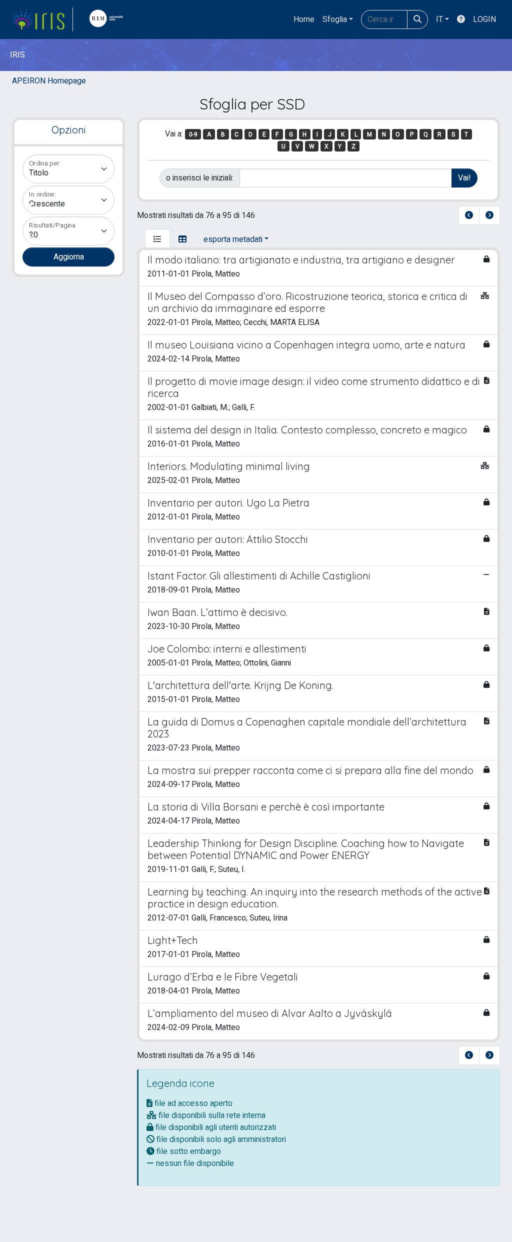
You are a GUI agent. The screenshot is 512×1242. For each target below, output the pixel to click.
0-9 (193, 134)
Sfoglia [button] (334, 20)
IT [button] (439, 20)
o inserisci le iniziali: (200, 178)
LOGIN (484, 20)
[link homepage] (42, 20)
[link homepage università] (108, 20)
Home (304, 20)
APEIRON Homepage (49, 81)
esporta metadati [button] (233, 240)
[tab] (157, 239)
